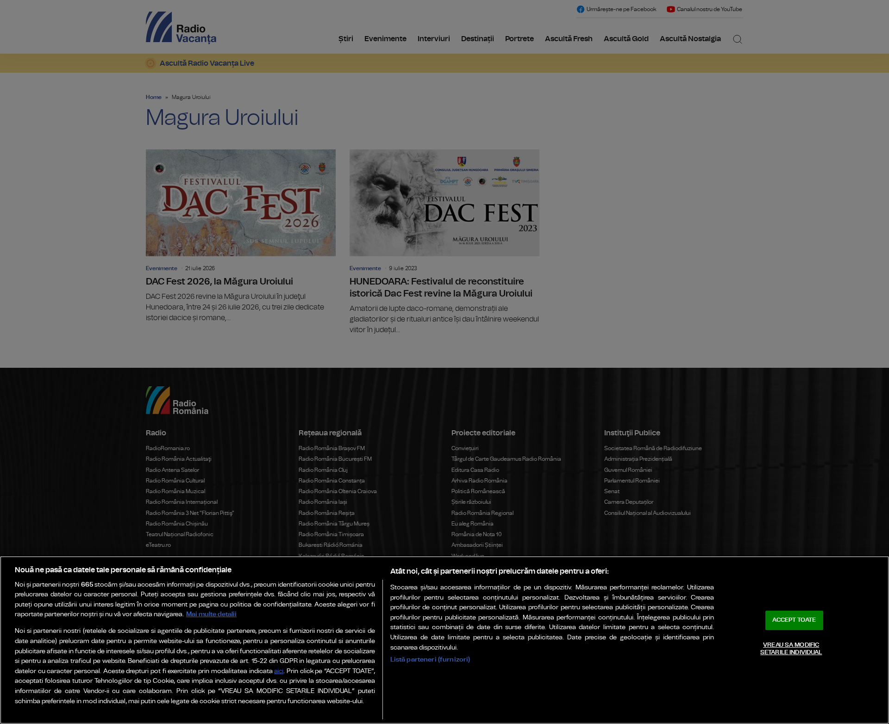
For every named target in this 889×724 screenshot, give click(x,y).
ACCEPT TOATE (794, 620)
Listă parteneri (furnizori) (430, 659)
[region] (444, 640)
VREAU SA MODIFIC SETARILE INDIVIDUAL (791, 649)
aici (278, 671)
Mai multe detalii (211, 614)
